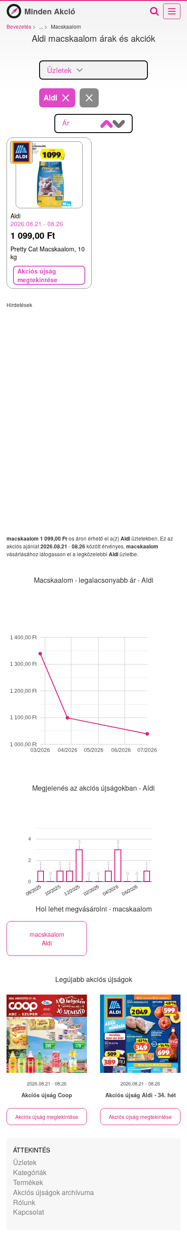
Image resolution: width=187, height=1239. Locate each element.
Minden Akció (49, 11)
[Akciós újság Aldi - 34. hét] (140, 1034)
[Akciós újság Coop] (47, 1034)
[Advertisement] (93, 401)
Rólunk (24, 1202)
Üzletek (25, 1162)
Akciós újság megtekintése (46, 1116)
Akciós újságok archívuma (53, 1192)
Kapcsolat (28, 1212)
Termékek (28, 1182)
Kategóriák (30, 1172)
